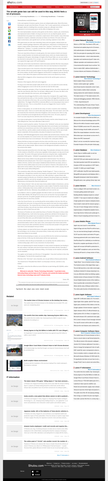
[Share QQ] (9, 34)
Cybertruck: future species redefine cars (85, 383)
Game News (67, 466)
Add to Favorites (84, 2)
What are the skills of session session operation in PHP (89, 123)
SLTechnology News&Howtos (27, 16)
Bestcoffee (63, 465)
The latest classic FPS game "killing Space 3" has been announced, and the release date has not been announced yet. (64, 381)
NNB (59, 466)
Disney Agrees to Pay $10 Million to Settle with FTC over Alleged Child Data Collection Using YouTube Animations (62, 330)
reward (42, 289)
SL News (69, 465)
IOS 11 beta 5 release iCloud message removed (87, 319)
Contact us (56, 463)
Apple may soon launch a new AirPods (84, 225)
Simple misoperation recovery (82, 156)
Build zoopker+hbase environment (35, 360)
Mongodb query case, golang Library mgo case (87, 180)
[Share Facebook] (9, 41)
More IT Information (62, 455)
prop (33, 289)
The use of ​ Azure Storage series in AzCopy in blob (88, 207)
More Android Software (93, 260)
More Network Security (93, 42)
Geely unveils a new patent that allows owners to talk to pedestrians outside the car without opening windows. (61, 396)
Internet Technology (27, 7)
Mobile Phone (66, 7)
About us (48, 463)
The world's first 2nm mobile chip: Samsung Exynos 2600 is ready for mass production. (53, 315)
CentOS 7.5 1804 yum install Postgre (84, 168)
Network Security (14, 7)
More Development (94, 115)
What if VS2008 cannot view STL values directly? (87, 126)
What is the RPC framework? (82, 138)
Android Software (78, 7)
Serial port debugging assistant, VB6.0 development (88, 99)
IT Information (60, 16)
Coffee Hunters (80, 465)
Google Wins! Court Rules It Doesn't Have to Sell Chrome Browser (46, 345)
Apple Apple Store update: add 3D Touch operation (88, 301)
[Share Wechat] (9, 31)
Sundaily (87, 465)
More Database (95, 150)
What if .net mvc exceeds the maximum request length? (89, 141)
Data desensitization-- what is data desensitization (88, 56)
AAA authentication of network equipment (85, 50)
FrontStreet (74, 466)
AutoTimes (57, 465)
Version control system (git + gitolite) (84, 84)
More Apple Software (93, 296)
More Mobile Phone (94, 223)
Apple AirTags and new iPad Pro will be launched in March (90, 228)
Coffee (62, 466)
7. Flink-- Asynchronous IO (81, 102)
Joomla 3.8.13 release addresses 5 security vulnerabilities (90, 344)
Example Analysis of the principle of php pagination (88, 144)
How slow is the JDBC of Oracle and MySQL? (86, 108)
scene (37, 289)
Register (96, 2)
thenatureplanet (83, 463)
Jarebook (74, 465)
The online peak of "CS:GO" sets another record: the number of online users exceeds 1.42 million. (57, 441)
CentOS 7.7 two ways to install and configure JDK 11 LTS (90, 198)
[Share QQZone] (9, 37)
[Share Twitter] (9, 44)
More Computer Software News (90, 333)
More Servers (96, 185)
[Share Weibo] (9, 27)
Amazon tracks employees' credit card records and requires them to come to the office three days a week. (59, 426)
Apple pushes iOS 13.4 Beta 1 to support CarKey (87, 313)
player (29, 289)
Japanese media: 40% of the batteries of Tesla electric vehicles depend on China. (51, 411)
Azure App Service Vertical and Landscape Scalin (88, 213)
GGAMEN (80, 466)
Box (25, 289)
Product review (65, 463)
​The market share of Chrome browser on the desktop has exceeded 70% (48, 300)
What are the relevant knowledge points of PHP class (88, 120)
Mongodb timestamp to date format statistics (86, 177)
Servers (57, 7)
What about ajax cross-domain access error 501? (87, 135)
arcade (47, 289)
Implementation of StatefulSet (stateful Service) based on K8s (91, 210)
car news (74, 463)
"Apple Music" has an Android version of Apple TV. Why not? (91, 262)
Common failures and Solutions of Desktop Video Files (89, 71)
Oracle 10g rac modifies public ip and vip (85, 153)
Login (91, 2)
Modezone (54, 466)
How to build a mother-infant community (85, 90)
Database (49, 7)
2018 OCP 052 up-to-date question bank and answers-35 (90, 159)
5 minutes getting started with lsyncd (84, 192)
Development (39, 7)
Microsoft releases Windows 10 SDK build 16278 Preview (90, 356)
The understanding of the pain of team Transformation (89, 105)
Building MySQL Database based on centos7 (86, 195)
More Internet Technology (92, 78)
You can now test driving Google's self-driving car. (88, 231)
